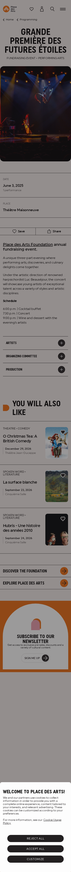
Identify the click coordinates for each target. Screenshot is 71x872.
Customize (35, 859)
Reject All (35, 838)
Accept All (35, 848)
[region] (35, 827)
